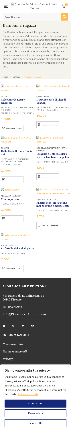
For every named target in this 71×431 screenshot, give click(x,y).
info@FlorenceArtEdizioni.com (24, 314)
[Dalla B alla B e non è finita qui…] (18, 140)
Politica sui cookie (28, 394)
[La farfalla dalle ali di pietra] (18, 237)
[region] (35, 397)
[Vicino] (68, 366)
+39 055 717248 (12, 307)
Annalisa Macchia (11, 196)
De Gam (5, 148)
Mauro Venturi (9, 245)
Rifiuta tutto (35, 423)
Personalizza (35, 413)
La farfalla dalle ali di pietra (17, 248)
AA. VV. (4, 96)
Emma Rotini (43, 96)
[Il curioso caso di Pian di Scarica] (53, 88)
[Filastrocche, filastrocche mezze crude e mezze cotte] (53, 191)
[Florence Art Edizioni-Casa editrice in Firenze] (34, 6)
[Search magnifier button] (64, 17)
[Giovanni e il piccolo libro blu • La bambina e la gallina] (53, 140)
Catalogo (16, 77)
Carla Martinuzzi (46, 200)
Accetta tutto (35, 403)
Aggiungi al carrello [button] (14, 128)
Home (5, 77)
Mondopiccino (10, 199)
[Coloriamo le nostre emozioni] (18, 88)
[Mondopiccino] (18, 190)
